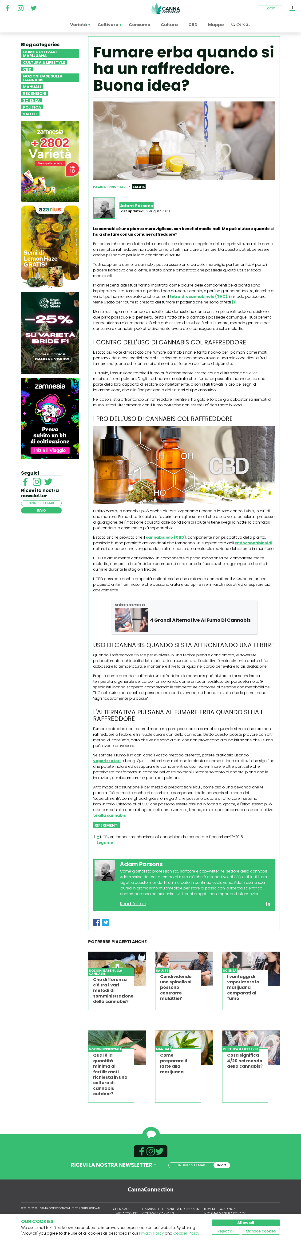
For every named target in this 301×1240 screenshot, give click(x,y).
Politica (32, 107)
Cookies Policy (186, 1233)
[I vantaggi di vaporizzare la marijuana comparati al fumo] (251, 969)
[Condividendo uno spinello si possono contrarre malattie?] (184, 969)
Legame (105, 842)
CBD (27, 69)
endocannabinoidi (253, 543)
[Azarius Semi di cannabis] (50, 246)
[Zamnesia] (50, 161)
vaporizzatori (107, 760)
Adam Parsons (136, 206)
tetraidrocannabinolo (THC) (198, 296)
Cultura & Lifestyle (44, 62)
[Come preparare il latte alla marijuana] (184, 1047)
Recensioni (34, 93)
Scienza (31, 100)
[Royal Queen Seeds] (50, 332)
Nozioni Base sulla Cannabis (43, 77)
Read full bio (133, 904)
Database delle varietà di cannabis (170, 1209)
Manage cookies (261, 1231)
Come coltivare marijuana (40, 53)
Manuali (32, 86)
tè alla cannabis (109, 815)
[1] (234, 302)
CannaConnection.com (165, 8)
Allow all (245, 1222)
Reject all (225, 1231)
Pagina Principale (109, 187)
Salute (30, 113)
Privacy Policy (151, 1233)
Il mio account (125, 1213)
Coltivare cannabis (158, 1213)
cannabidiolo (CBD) (166, 537)
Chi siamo (121, 1209)
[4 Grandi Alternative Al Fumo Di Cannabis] (131, 620)
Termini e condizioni (220, 1209)
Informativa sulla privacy (225, 1213)
